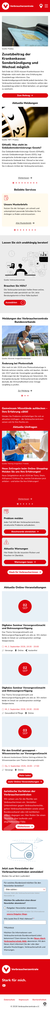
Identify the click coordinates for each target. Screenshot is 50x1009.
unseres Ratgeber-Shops (17, 914)
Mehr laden (25, 775)
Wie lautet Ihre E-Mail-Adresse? (18, 918)
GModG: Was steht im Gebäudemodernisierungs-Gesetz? (21, 146)
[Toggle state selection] (41, 6)
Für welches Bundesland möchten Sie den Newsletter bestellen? (22, 884)
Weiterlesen (23, 826)
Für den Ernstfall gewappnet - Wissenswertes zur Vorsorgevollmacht (24, 752)
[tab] (13, 182)
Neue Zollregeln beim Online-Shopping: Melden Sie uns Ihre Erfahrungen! (25, 470)
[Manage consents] (45, 1004)
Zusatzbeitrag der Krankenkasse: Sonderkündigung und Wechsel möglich (20, 60)
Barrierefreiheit (39, 999)
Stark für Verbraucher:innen (23, 572)
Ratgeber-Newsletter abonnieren (22, 908)
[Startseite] (17, 6)
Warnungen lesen (23, 562)
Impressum (24, 999)
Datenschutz (9, 999)
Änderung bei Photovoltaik (17, 363)
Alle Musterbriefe (23, 223)
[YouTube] (4, 985)
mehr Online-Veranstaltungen (23, 781)
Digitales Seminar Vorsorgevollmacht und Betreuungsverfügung (23, 627)
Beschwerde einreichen (23, 531)
